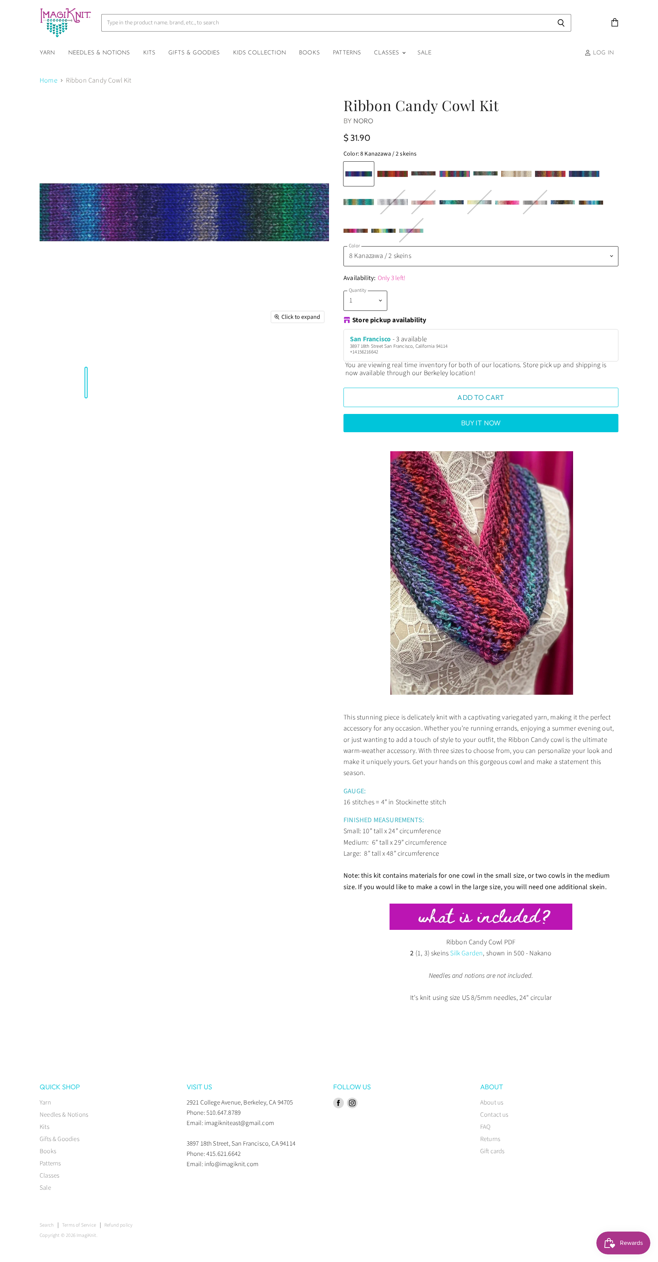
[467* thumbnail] (199, 350)
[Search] (561, 23)
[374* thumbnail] (90, 350)
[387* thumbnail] (105, 350)
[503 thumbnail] (233, 350)
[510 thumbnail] (241, 350)
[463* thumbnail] (195, 350)
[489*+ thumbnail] (226, 350)
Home (48, 81)
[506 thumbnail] (237, 350)
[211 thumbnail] (55, 350)
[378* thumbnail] (98, 350)
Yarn (47, 53)
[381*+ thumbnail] (101, 350)
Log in (602, 53)
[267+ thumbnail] (63, 350)
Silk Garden (466, 953)
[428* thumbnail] (144, 350)
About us (491, 1102)
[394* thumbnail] (109, 350)
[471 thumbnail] (206, 350)
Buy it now (481, 423)
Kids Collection (259, 53)
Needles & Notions (99, 53)
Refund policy (118, 1225)
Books (309, 53)
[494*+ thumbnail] (222, 350)
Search (47, 1225)
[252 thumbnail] (59, 350)
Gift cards (492, 1151)
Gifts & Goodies (194, 53)
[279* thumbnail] (71, 350)
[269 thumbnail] (66, 350)
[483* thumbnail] (214, 350)
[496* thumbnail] (175, 350)
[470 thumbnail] (202, 350)
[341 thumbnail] (82, 350)
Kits (149, 53)
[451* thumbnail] (156, 350)
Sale (424, 53)
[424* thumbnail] (140, 350)
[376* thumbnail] (94, 350)
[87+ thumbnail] (51, 350)
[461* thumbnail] (191, 350)
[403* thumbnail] (117, 350)
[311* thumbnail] (74, 350)
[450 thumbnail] (187, 350)
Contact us (494, 1114)
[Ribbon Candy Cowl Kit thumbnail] (39, 350)
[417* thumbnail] (125, 350)
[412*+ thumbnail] (121, 350)
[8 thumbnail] (43, 350)
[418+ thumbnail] (128, 350)
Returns (490, 1139)
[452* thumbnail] (160, 350)
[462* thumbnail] (171, 350)
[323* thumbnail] (78, 350)
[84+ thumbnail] (47, 350)
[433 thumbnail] (183, 350)
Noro (363, 120)
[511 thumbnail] (245, 350)
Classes (387, 53)
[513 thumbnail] (249, 350)
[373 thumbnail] (86, 350)
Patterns (347, 53)
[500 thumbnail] (229, 350)
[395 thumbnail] (113, 350)
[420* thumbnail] (133, 350)
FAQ (485, 1127)
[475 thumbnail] (210, 350)
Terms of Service (79, 1225)
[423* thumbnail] (136, 350)
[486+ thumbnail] (218, 350)
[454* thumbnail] (163, 350)
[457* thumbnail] (167, 350)
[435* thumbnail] (152, 350)
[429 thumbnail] (179, 350)
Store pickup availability (389, 321)
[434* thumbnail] (148, 350)
